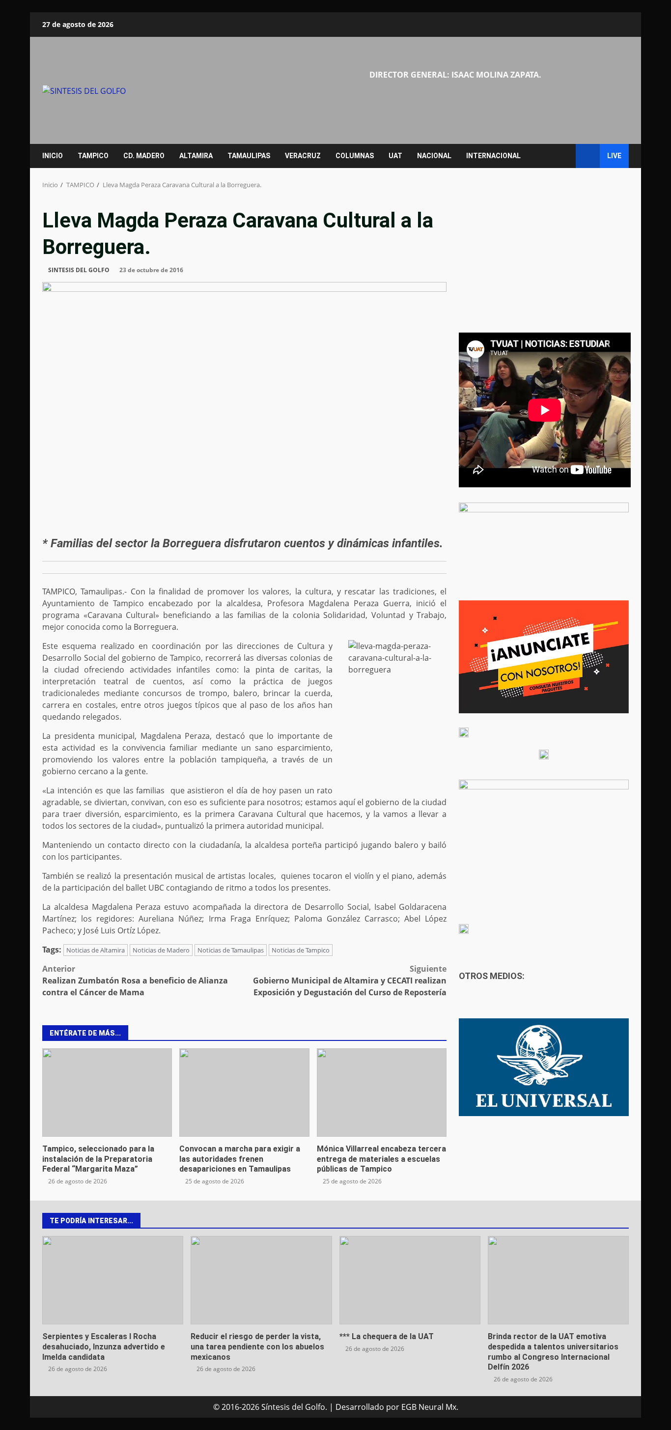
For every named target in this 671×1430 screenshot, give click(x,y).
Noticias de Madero (161, 950)
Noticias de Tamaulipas (230, 950)
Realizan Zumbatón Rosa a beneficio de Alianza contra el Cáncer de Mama (135, 980)
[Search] (563, 156)
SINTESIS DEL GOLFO (79, 270)
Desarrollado (360, 1407)
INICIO (52, 156)
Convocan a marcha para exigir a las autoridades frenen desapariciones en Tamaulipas (244, 1092)
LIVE (614, 156)
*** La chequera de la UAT (409, 1280)
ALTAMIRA (196, 156)
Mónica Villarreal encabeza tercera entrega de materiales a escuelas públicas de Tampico (382, 1092)
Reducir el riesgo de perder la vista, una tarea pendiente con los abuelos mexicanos (261, 1280)
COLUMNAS (355, 156)
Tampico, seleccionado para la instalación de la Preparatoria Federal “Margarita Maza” (107, 1092)
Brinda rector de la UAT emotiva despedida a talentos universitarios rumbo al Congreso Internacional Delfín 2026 (558, 1280)
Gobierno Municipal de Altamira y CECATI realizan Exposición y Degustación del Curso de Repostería (350, 980)
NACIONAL (434, 156)
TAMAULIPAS (248, 156)
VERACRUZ (303, 156)
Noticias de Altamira (95, 950)
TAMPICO (93, 156)
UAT (395, 156)
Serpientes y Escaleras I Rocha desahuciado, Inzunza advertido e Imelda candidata (112, 1280)
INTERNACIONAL (493, 156)
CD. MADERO (144, 156)
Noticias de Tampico (301, 950)
